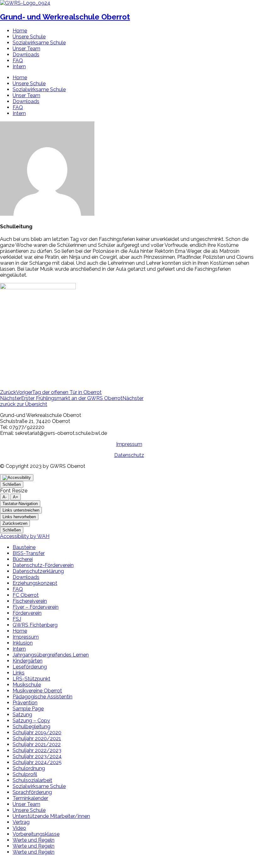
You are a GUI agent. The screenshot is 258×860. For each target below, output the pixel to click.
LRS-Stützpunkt (31, 679)
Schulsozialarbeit (32, 780)
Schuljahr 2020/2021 (37, 738)
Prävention (25, 703)
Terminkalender (30, 798)
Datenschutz (129, 455)
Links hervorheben (19, 516)
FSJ (17, 619)
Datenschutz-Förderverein (43, 565)
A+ (15, 497)
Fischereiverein (30, 601)
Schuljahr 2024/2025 (37, 762)
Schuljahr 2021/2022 (37, 744)
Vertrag (21, 822)
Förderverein (27, 613)
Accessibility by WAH (24, 536)
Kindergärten (27, 661)
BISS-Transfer (29, 553)
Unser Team (26, 49)
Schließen (12, 484)
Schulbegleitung (31, 727)
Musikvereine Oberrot (37, 691)
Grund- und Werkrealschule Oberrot (65, 16)
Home (20, 31)
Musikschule (27, 685)
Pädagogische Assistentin (42, 697)
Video (19, 828)
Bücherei (23, 559)
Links (19, 673)
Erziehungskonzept (35, 583)
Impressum (129, 444)
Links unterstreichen (21, 510)
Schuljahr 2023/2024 (37, 756)
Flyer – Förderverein (36, 607)
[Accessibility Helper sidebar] (16, 477)
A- (5, 497)
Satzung (22, 715)
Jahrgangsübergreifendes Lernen (51, 655)
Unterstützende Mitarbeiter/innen (51, 816)
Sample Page (28, 709)
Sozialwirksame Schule (39, 43)
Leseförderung (30, 667)
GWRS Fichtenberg (35, 625)
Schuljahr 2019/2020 (37, 732)
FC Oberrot (26, 595)
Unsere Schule (29, 37)
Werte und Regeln (33, 840)
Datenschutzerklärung (38, 571)
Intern (19, 66)
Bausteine (24, 547)
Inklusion (23, 643)
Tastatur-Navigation (20, 503)
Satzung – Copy (31, 721)
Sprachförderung (32, 792)
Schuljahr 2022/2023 (37, 750)
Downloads (26, 55)
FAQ (18, 61)
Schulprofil (25, 774)
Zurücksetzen (15, 523)
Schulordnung (29, 768)
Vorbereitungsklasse (36, 834)
